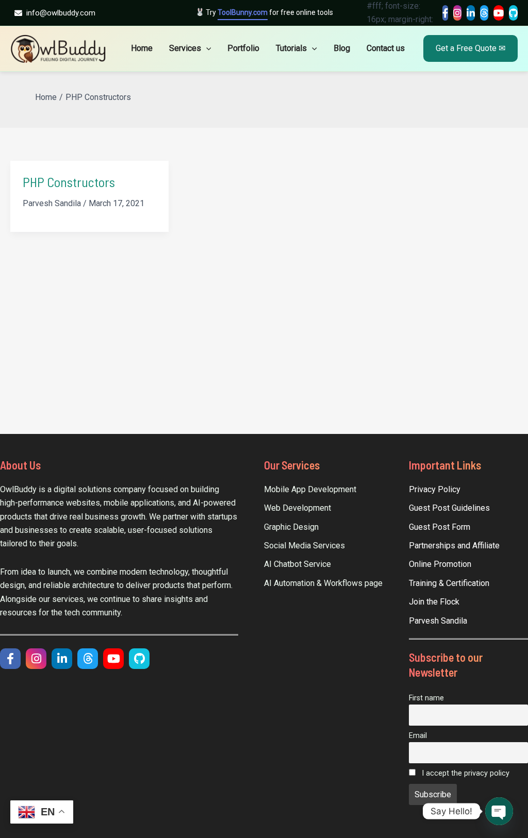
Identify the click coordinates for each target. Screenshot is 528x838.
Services (185, 48)
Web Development (297, 508)
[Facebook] (445, 13)
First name (426, 698)
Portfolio (243, 48)
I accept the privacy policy (464, 773)
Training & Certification (449, 583)
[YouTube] (498, 13)
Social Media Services (304, 545)
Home (142, 48)
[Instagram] (457, 13)
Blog (342, 48)
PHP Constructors (69, 182)
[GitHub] (513, 13)
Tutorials (291, 48)
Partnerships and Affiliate (454, 545)
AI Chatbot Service (297, 564)
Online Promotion (440, 564)
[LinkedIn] (471, 13)
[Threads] (484, 13)
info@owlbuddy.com (60, 13)
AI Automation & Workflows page (323, 583)
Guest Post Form (439, 527)
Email (418, 735)
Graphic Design (291, 527)
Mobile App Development (310, 489)
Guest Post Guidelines (449, 508)
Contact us (386, 48)
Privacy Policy (434, 489)
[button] (206, 48)
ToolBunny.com (243, 12)
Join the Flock (434, 602)
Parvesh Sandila (438, 621)
